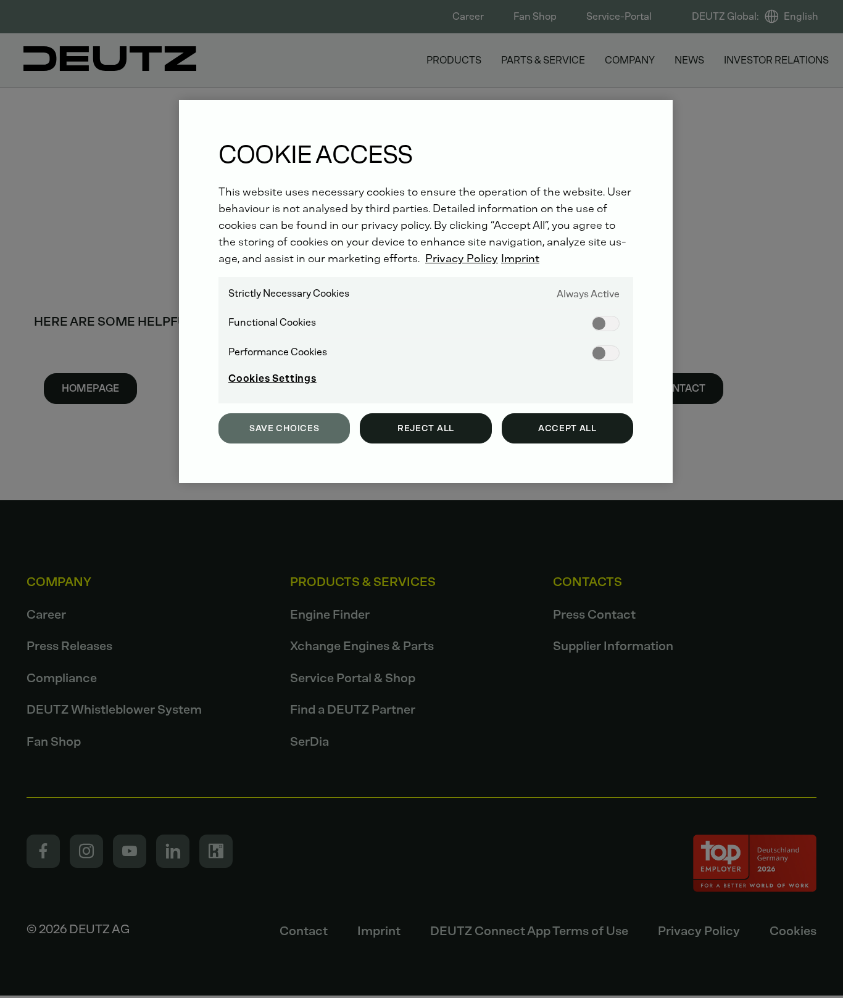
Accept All (567, 428)
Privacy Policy (461, 258)
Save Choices (284, 428)
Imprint (520, 258)
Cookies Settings (272, 378)
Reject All (425, 428)
